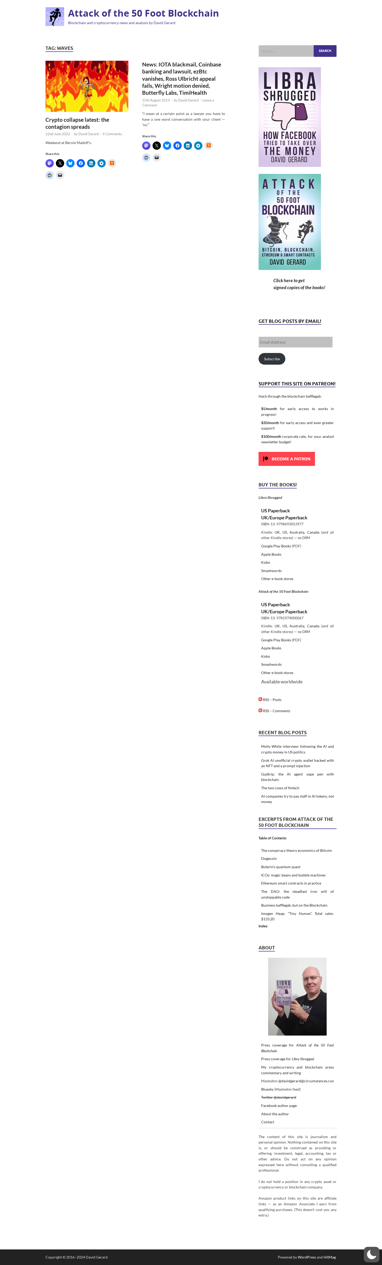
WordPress (307, 1257)
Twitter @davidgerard (278, 1097)
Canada (313, 532)
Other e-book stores (277, 578)
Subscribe (272, 359)
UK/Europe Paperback (284, 517)
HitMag (330, 1257)
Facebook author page (279, 1105)
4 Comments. (113, 134)
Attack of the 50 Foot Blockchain (143, 13)
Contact (267, 1122)
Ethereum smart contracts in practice (291, 883)
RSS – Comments (276, 711)
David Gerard (88, 134)
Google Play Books (276, 546)
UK (277, 532)
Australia (296, 532)
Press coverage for (287, 1059)
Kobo (265, 562)
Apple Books (271, 554)
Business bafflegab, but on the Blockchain (294, 905)
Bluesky (267, 1089)
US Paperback (275, 510)
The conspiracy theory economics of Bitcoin (296, 850)
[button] (371, 1254)
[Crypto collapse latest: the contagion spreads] (86, 86)
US (284, 532)
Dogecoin (269, 858)
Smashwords (271, 570)
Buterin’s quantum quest (280, 867)
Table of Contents (272, 838)
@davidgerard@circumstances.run (306, 1081)
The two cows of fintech (280, 788)
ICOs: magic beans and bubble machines (293, 875)
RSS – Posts (271, 699)
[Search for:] (298, 51)
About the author (275, 1114)
